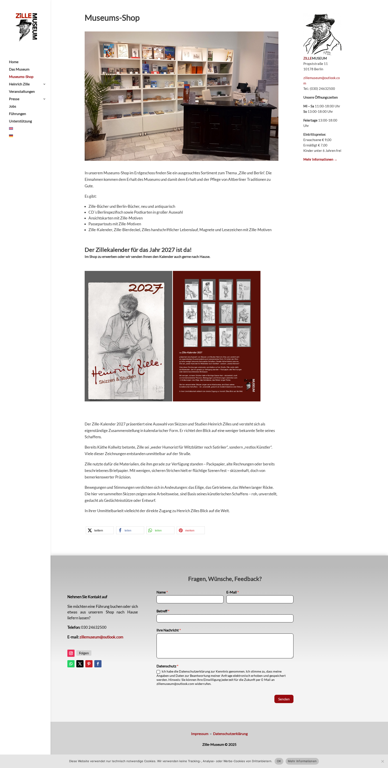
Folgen (84, 653)
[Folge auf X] (80, 663)
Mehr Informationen (302, 761)
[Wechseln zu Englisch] (30, 130)
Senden (284, 699)
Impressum (199, 733)
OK (279, 761)
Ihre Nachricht (169, 630)
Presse (14, 99)
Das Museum (19, 69)
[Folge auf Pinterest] (89, 663)
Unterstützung (20, 121)
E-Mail (232, 592)
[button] (100, 530)
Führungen (17, 114)
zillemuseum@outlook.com (101, 637)
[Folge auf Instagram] (71, 653)
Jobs (12, 106)
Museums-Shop (21, 77)
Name (162, 592)
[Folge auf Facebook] (97, 663)
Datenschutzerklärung (230, 733)
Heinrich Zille (19, 84)
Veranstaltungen (22, 91)
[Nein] (382, 761)
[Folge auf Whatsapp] (71, 663)
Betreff (163, 611)
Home (13, 62)
